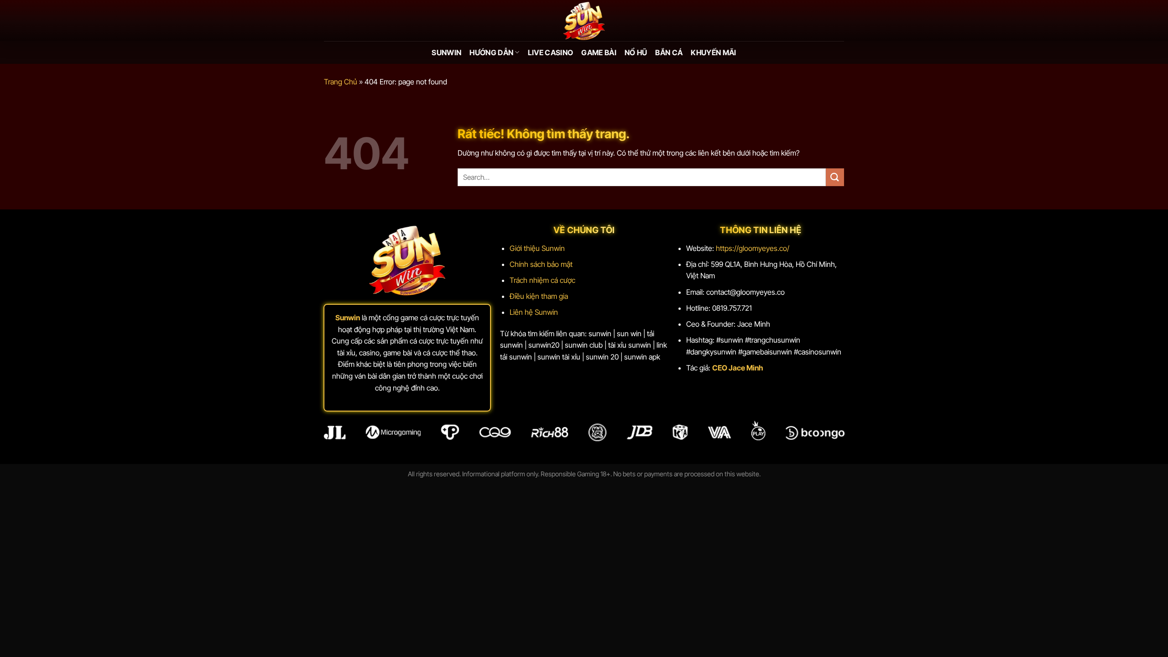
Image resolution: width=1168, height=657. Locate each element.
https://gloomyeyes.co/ (752, 248)
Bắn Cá (669, 52)
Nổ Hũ (636, 52)
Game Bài (598, 52)
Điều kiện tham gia (539, 296)
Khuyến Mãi (713, 52)
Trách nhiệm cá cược (542, 280)
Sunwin (446, 52)
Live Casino (551, 52)
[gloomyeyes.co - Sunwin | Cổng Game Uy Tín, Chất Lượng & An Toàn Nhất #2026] (584, 20)
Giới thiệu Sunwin (537, 248)
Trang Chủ (340, 81)
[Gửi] (835, 177)
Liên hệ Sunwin (534, 312)
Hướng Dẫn (491, 52)
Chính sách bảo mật (541, 264)
